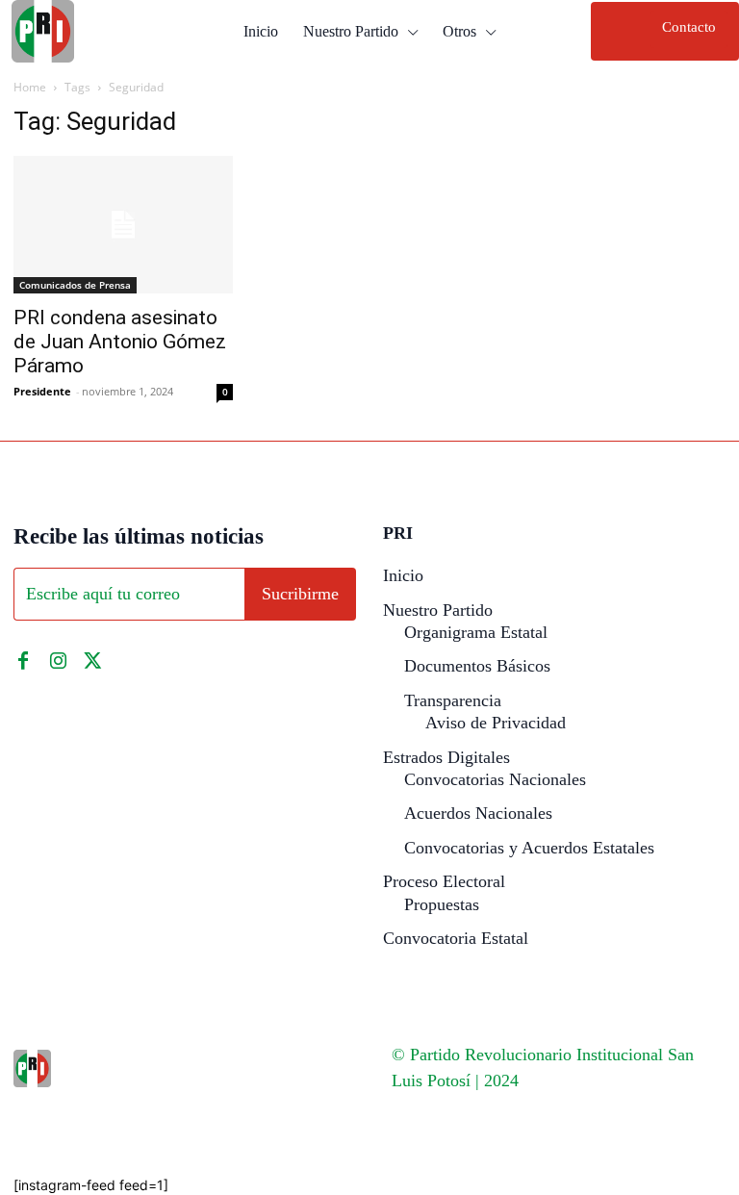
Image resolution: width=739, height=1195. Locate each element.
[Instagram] (57, 661)
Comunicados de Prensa (75, 285)
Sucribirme (300, 593)
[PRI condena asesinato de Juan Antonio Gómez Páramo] (123, 224)
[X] (92, 661)
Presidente (42, 391)
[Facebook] (23, 661)
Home (29, 87)
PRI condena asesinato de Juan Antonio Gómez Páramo (119, 341)
